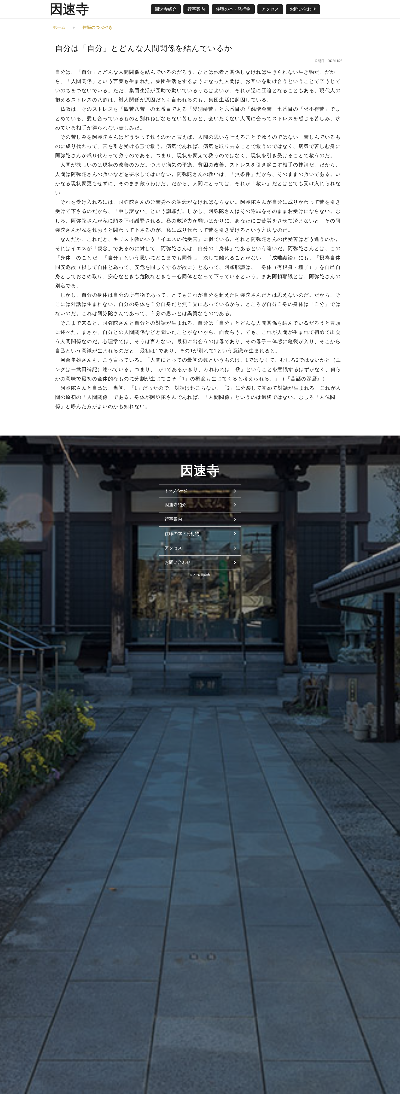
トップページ (176, 491)
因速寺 (69, 9)
